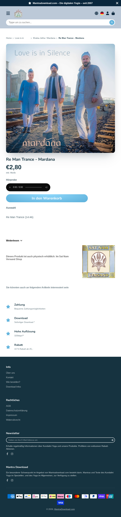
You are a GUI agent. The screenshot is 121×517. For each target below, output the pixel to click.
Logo (18, 13)
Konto (107, 13)
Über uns (10, 373)
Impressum (11, 415)
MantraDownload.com (64, 509)
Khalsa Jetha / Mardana (44, 38)
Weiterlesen (12, 240)
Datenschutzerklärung (16, 410)
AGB (8, 406)
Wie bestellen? (13, 382)
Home (9, 38)
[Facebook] (7, 454)
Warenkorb (113, 13)
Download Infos (13, 386)
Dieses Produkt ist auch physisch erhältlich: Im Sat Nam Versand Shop (37, 257)
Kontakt (9, 377)
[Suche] (111, 22)
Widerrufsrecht (13, 420)
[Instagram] (12, 454)
